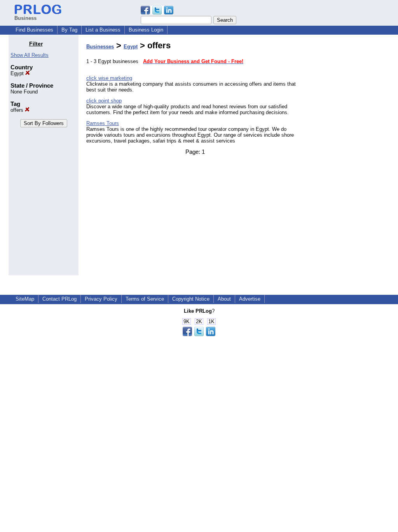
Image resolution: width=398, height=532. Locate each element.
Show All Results (29, 55)
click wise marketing (109, 78)
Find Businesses (34, 30)
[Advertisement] (350, 157)
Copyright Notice (190, 299)
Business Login (146, 30)
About (224, 299)
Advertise (249, 299)
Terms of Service (145, 299)
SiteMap (25, 299)
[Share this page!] (157, 13)
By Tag (69, 30)
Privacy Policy (101, 299)
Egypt (17, 73)
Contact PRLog (59, 299)
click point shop (104, 101)
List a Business (103, 30)
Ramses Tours (102, 123)
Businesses (100, 46)
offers (17, 110)
